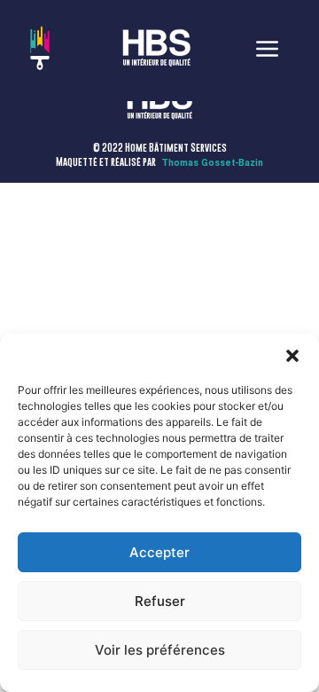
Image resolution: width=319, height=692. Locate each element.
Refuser (160, 601)
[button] (292, 356)
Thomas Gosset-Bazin (212, 163)
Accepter (159, 552)
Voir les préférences (160, 649)
